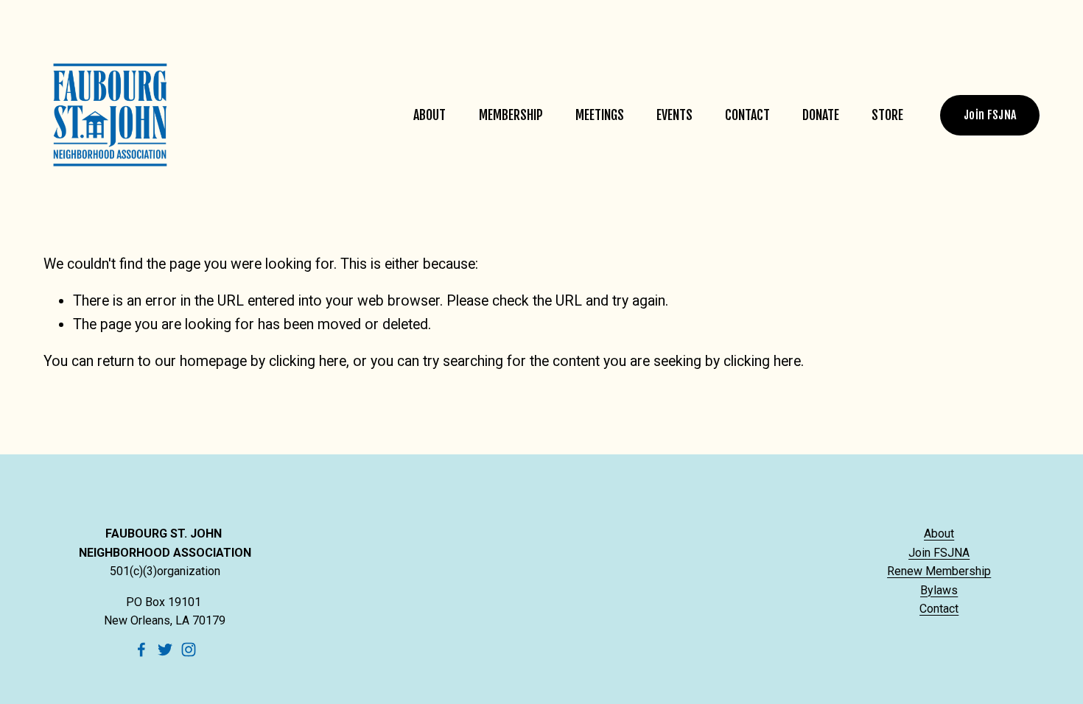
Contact (747, 115)
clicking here (307, 361)
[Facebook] (141, 649)
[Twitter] (165, 649)
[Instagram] (188, 649)
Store (887, 115)
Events (674, 115)
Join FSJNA (990, 115)
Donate (820, 115)
